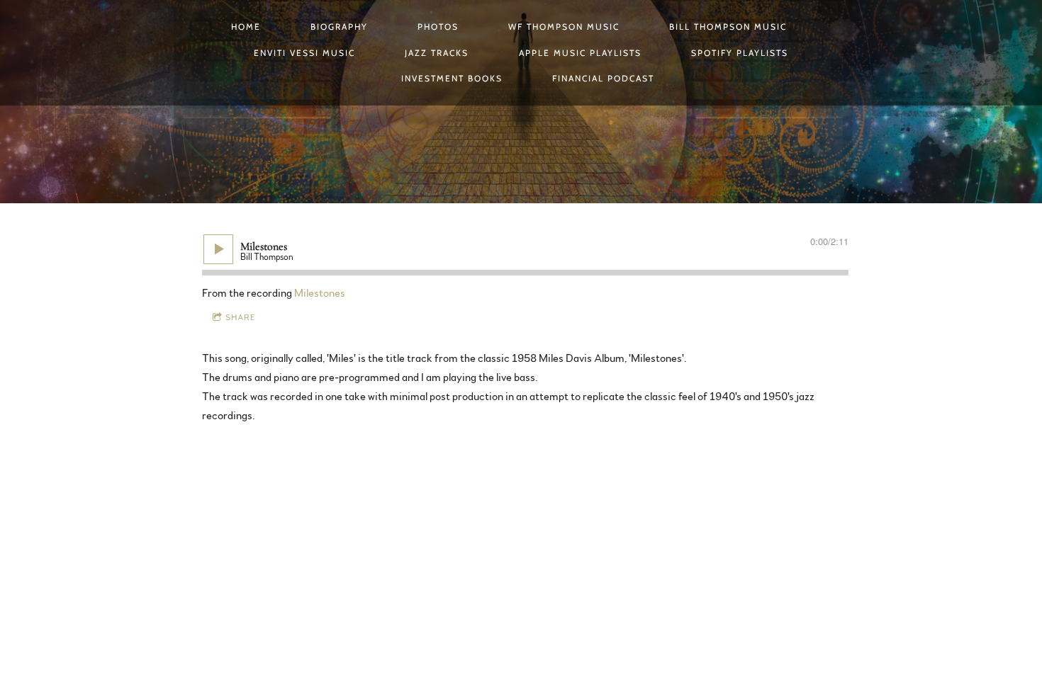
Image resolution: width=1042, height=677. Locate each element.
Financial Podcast (603, 78)
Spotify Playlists (739, 52)
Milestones (319, 293)
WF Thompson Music (564, 26)
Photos (438, 26)
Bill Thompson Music (728, 26)
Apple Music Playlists (580, 52)
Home (246, 26)
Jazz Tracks (437, 52)
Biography (339, 26)
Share (240, 317)
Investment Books (452, 78)
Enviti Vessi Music (304, 52)
